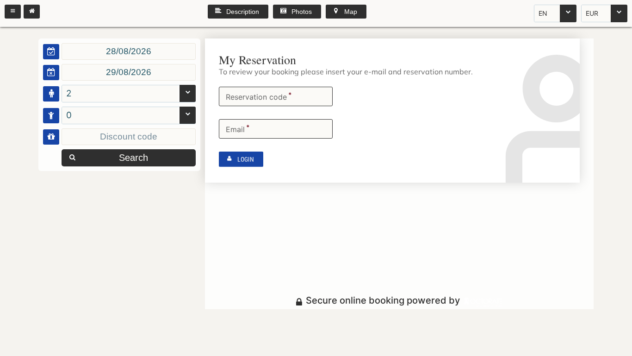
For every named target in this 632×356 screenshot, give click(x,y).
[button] (13, 12)
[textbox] (129, 51)
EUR (592, 13)
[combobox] (555, 13)
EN (543, 13)
